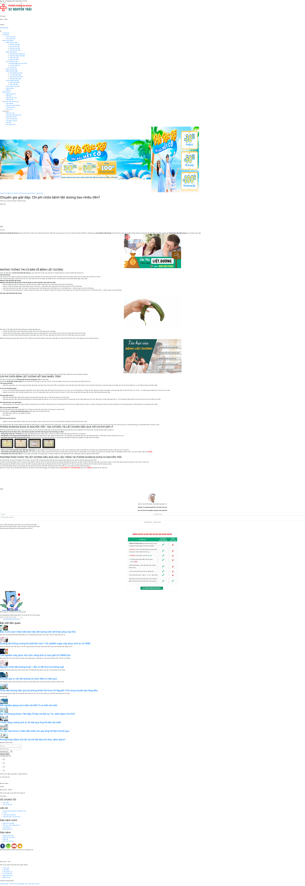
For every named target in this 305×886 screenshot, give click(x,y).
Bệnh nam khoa (7, 875)
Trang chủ (6, 33)
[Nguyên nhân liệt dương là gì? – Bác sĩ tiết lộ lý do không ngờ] (4, 663)
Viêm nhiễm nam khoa (13, 86)
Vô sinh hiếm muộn (12, 61)
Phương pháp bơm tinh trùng (18, 63)
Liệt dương (9, 103)
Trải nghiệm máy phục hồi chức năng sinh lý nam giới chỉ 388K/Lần (35, 655)
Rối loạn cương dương (13, 105)
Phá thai (8, 122)
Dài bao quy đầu (14, 46)
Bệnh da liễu (10, 88)
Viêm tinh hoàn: (14, 57)
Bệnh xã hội (6, 92)
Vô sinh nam (13, 67)
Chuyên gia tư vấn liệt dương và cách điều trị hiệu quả (28, 678)
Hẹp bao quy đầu (15, 48)
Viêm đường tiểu (14, 82)
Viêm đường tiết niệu (12, 80)
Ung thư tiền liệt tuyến (16, 77)
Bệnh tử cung (10, 113)
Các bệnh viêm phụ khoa (13, 115)
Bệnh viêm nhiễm (8, 40)
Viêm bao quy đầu (15, 50)
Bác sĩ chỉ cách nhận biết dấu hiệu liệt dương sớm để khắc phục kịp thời (37, 631)
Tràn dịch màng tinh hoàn (17, 56)
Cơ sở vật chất (10, 36)
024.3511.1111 (16, 619)
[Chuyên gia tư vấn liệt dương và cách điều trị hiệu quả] (4, 674)
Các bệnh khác (10, 124)
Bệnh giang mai (11, 94)
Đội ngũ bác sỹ (10, 38)
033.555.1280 (4, 28)
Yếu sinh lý (9, 109)
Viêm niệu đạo (14, 84)
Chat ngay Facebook (9, 815)
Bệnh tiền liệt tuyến (12, 71)
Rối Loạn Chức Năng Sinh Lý (11, 825)
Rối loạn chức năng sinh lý (11, 101)
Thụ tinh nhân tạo (15, 65)
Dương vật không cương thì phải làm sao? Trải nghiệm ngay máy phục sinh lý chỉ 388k (45, 643)
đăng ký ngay (5, 754)
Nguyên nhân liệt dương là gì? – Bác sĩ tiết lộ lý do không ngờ (32, 667)
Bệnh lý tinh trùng (11, 69)
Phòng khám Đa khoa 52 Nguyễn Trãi (14, 811)
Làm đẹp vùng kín (11, 120)
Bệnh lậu (8, 96)
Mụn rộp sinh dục (11, 97)
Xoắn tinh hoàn (14, 59)
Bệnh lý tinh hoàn (11, 52)
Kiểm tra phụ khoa (11, 118)
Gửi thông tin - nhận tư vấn (152, 522)
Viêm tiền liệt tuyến (15, 78)
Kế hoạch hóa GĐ (11, 117)
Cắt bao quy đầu (15, 44)
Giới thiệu (6, 35)
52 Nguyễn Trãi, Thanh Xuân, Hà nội (28, 884)
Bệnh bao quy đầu (11, 42)
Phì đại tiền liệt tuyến (16, 73)
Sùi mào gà (9, 99)
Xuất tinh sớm (10, 107)
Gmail (5, 813)
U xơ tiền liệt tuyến (15, 75)
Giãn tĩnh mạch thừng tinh (17, 54)
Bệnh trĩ (8, 90)
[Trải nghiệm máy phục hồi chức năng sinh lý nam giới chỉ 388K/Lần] (4, 651)
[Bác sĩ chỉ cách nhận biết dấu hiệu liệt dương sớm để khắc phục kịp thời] (4, 628)
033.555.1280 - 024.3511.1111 (11, 816)
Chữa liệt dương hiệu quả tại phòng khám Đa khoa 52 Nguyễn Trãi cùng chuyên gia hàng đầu (49, 690)
